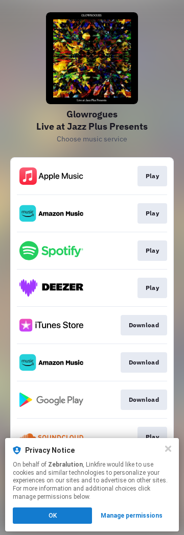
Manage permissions (132, 515)
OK (53, 515)
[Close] (168, 449)
